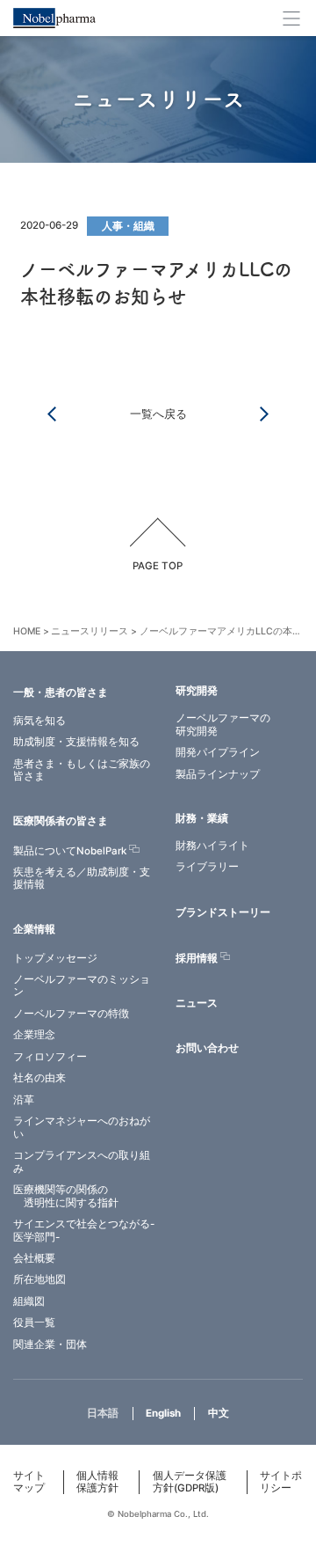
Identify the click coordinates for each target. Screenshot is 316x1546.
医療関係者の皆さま (60, 821)
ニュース (197, 1003)
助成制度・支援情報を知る (76, 742)
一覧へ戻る (158, 414)
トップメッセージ (55, 958)
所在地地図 (39, 1279)
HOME (26, 631)
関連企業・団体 (50, 1344)
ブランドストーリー (223, 912)
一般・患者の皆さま (60, 692)
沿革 (23, 1100)
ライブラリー (207, 867)
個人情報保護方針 (97, 1482)
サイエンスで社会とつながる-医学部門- (83, 1230)
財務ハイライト (212, 845)
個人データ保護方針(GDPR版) (189, 1482)
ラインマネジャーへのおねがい (81, 1127)
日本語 (102, 1413)
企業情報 (34, 929)
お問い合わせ (207, 1048)
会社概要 (34, 1258)
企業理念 (34, 1035)
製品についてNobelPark (69, 850)
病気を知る (39, 720)
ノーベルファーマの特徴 (71, 1013)
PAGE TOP (158, 566)
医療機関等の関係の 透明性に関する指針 (65, 1196)
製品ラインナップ (218, 774)
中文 (218, 1413)
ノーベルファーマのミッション (81, 986)
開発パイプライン (218, 752)
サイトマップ (29, 1482)
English (163, 1413)
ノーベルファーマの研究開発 (223, 724)
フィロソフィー (50, 1057)
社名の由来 (39, 1078)
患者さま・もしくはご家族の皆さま (81, 770)
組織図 (29, 1301)
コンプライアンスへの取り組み (81, 1162)
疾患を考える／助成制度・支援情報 (81, 878)
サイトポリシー (281, 1482)
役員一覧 (34, 1322)
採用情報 (197, 958)
